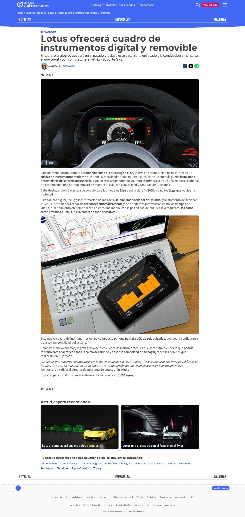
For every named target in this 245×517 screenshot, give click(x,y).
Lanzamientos (156, 463)
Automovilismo (49, 463)
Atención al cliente (74, 497)
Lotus (49, 74)
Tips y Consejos (81, 468)
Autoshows (111, 463)
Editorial (30, 12)
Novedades (185, 463)
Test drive (62, 468)
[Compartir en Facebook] (185, 66)
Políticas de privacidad (122, 497)
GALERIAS (220, 19)
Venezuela (170, 505)
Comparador (146, 5)
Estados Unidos (123, 505)
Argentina (75, 505)
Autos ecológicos (92, 463)
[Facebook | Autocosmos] (18, 488)
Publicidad (151, 497)
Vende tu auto (210, 4)
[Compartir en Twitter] (190, 66)
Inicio (20, 12)
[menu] (225, 5)
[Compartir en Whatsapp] (196, 66)
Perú (147, 505)
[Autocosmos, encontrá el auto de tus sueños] (33, 5)
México (137, 505)
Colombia (96, 505)
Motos (172, 463)
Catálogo (97, 5)
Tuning (97, 468)
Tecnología (48, 32)
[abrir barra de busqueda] (198, 5)
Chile (85, 505)
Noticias (111, 5)
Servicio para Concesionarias (173, 497)
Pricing (139, 497)
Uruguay (157, 505)
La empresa (56, 497)
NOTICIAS (25, 19)
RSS (192, 497)
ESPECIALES (122, 19)
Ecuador (108, 505)
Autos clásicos (70, 463)
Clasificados (127, 5)
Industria (140, 463)
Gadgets (126, 463)
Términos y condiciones (97, 497)
